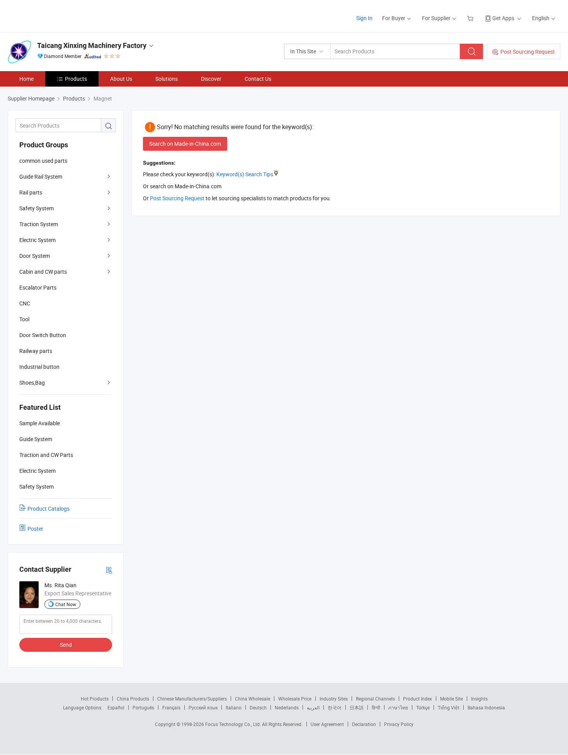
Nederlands (287, 707)
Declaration (364, 724)
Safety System (36, 208)
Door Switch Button (42, 335)
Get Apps (503, 18)
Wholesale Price (294, 698)
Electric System (37, 240)
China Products (133, 698)
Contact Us (258, 78)
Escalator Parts (37, 287)
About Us (121, 78)
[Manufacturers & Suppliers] (57, 15)
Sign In (364, 18)
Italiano (233, 707)
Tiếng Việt (448, 707)
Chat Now (65, 604)
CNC (24, 303)
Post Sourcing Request (527, 51)
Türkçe (423, 707)
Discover (211, 78)
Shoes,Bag (32, 382)
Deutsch (258, 707)
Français (171, 707)
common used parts (43, 160)
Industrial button (39, 366)
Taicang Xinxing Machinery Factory (91, 45)
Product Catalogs (48, 508)
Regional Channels (375, 698)
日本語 (357, 707)
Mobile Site (451, 698)
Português (143, 707)
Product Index (417, 698)
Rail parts (30, 192)
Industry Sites (334, 698)
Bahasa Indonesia (486, 707)
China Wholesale (252, 698)
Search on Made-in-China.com (185, 143)
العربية (313, 707)
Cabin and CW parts (43, 271)
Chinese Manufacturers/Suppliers (192, 698)
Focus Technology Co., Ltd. (233, 724)
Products (76, 78)
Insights (479, 698)
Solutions (166, 78)
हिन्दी (376, 707)
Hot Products (95, 698)
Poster (35, 528)
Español (115, 707)
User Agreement (327, 724)
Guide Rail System (40, 176)
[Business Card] (109, 569)
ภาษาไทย (398, 707)
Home (26, 78)
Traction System (38, 224)
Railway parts (35, 350)
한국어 (335, 707)
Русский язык (203, 707)
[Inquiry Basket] (471, 18)
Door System (34, 255)
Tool (24, 319)
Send (66, 644)
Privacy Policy (398, 724)
